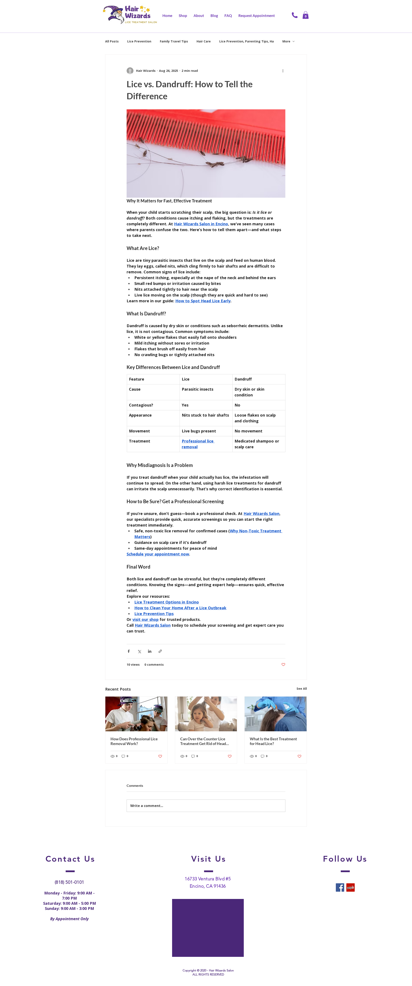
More (286, 41)
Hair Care (204, 41)
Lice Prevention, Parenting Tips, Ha (246, 41)
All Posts (112, 41)
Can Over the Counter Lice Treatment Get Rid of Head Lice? (203, 741)
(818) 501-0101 (69, 882)
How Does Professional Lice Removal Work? (134, 741)
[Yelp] (350, 887)
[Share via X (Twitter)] (139, 651)
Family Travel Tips (174, 41)
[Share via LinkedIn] (150, 651)
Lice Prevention (139, 41)
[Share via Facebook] (129, 651)
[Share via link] (160, 651)
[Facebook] (340, 887)
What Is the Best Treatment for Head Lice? (273, 741)
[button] (305, 15)
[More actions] (282, 70)
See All (302, 688)
